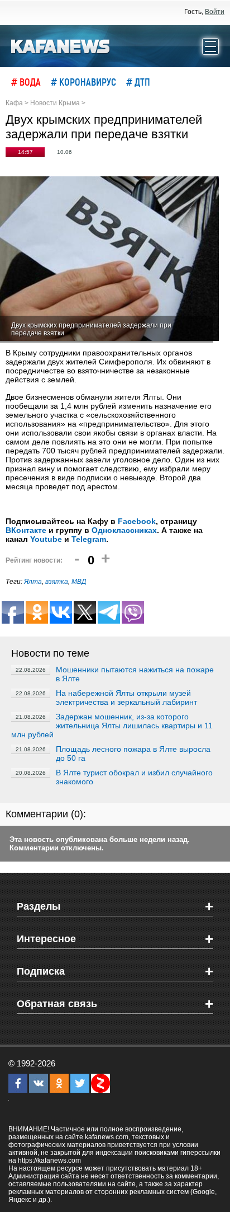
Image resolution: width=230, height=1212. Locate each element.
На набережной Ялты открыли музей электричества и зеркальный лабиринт (126, 697)
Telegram (88, 539)
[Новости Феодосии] (61, 45)
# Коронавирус (83, 82)
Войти (214, 12)
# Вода (26, 82)
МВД (78, 582)
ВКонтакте (26, 530)
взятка (56, 582)
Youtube (46, 539)
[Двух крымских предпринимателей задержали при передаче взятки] (109, 259)
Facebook (137, 521)
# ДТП (138, 82)
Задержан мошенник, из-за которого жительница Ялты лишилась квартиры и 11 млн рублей (112, 725)
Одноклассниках (124, 530)
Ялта (33, 582)
